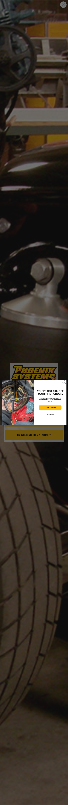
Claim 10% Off (50, 407)
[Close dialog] (64, 382)
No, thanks (50, 414)
